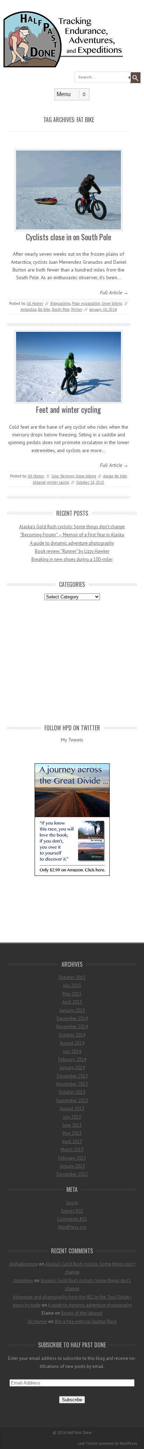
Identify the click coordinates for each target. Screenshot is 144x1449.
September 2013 (72, 1100)
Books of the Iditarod (81, 1313)
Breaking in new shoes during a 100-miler (72, 559)
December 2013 (72, 1076)
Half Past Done (79, 1432)
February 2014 (72, 1059)
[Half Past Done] (72, 65)
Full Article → (114, 292)
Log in (72, 1203)
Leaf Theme (88, 1443)
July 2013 (72, 1117)
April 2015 (72, 1002)
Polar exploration (86, 303)
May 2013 (72, 1133)
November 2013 (72, 1084)
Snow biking (112, 303)
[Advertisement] (72, 661)
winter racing (58, 482)
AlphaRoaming (23, 1264)
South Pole (61, 309)
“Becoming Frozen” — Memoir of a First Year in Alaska (72, 535)
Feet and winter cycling (68, 409)
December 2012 (72, 1174)
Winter (76, 309)
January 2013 (72, 1166)
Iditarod (39, 482)
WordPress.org (72, 1227)
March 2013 (72, 1150)
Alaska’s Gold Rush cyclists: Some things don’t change (72, 527)
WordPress (128, 1443)
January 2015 (72, 1010)
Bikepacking (60, 303)
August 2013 (72, 1109)
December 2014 (72, 1018)
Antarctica (29, 309)
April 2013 (72, 1142)
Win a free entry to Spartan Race (86, 1321)
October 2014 (72, 1035)
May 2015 (72, 994)
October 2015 (72, 977)
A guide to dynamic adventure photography (72, 543)
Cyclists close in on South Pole (68, 236)
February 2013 (72, 1158)
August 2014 (72, 1043)
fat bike (44, 309)
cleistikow (23, 1280)
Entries (72, 1211)
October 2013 (72, 1092)
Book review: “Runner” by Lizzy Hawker (72, 551)
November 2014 (72, 1026)
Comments (72, 1219)
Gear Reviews (62, 476)
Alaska (108, 476)
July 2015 (72, 985)
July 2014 (72, 1051)
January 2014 (72, 1068)
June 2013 (72, 1125)
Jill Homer (35, 303)
